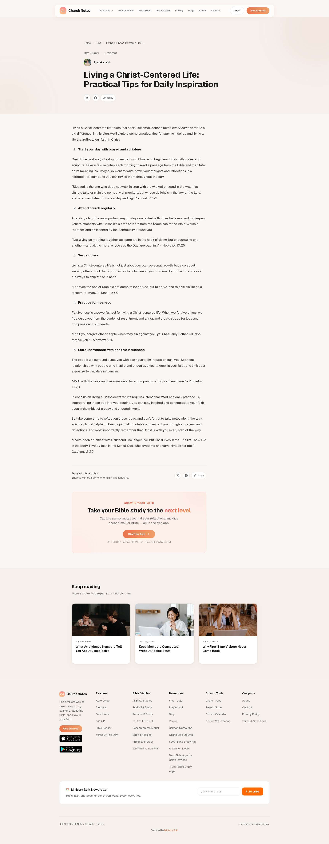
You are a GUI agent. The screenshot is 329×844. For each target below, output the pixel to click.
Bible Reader (103, 728)
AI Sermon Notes (179, 748)
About (202, 10)
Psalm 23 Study (142, 707)
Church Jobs (213, 700)
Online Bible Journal (181, 735)
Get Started (258, 10)
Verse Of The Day (107, 735)
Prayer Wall (163, 10)
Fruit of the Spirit (143, 721)
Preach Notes (214, 707)
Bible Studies (126, 10)
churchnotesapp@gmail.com (254, 824)
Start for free (136, 534)
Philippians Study (143, 741)
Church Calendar (216, 714)
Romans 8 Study (143, 714)
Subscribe (253, 791)
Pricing (179, 10)
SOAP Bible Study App (182, 741)
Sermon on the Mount (146, 728)
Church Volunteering (218, 721)
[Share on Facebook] (95, 98)
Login (237, 10)
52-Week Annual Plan (146, 748)
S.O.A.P (100, 721)
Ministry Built (171, 830)
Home (87, 43)
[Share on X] (87, 98)
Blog (191, 10)
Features (105, 10)
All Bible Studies (142, 700)
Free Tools (145, 10)
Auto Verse (102, 700)
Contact (216, 10)
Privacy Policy (251, 714)
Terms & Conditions (254, 721)
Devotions (102, 714)
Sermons (101, 707)
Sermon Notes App (180, 728)
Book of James (142, 735)
